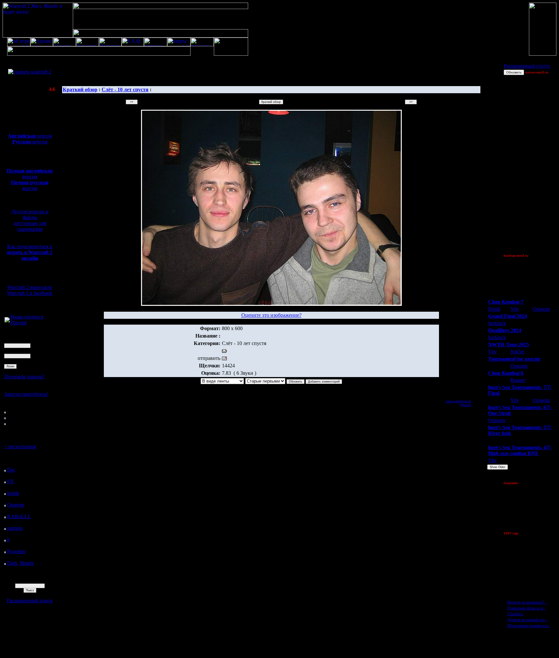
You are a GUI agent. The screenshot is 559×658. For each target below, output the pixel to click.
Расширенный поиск (30, 600)
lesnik (13, 493)
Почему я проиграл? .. (527, 602)
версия (30, 136)
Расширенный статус (527, 66)
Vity (514, 309)
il (8, 539)
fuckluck (497, 323)
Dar (11, 470)
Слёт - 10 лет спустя (125, 89)
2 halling (515, 613)
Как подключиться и (29, 252)
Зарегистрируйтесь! (26, 394)
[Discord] (7, 320)
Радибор (16, 551)
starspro (15, 528)
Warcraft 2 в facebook (29, 293)
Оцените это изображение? (271, 315)
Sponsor (465, 405)
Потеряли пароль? (24, 376)
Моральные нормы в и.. (528, 625)
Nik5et (517, 351)
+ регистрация (20, 446)
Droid (494, 309)
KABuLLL (19, 516)
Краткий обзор (80, 89)
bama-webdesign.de (458, 401)
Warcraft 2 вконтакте (29, 287)
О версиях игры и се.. (526, 608)
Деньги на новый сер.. (527, 619)
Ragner (517, 380)
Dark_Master (20, 563)
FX (10, 481)
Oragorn (15, 504)
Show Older (497, 467)
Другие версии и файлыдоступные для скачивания (30, 220)
